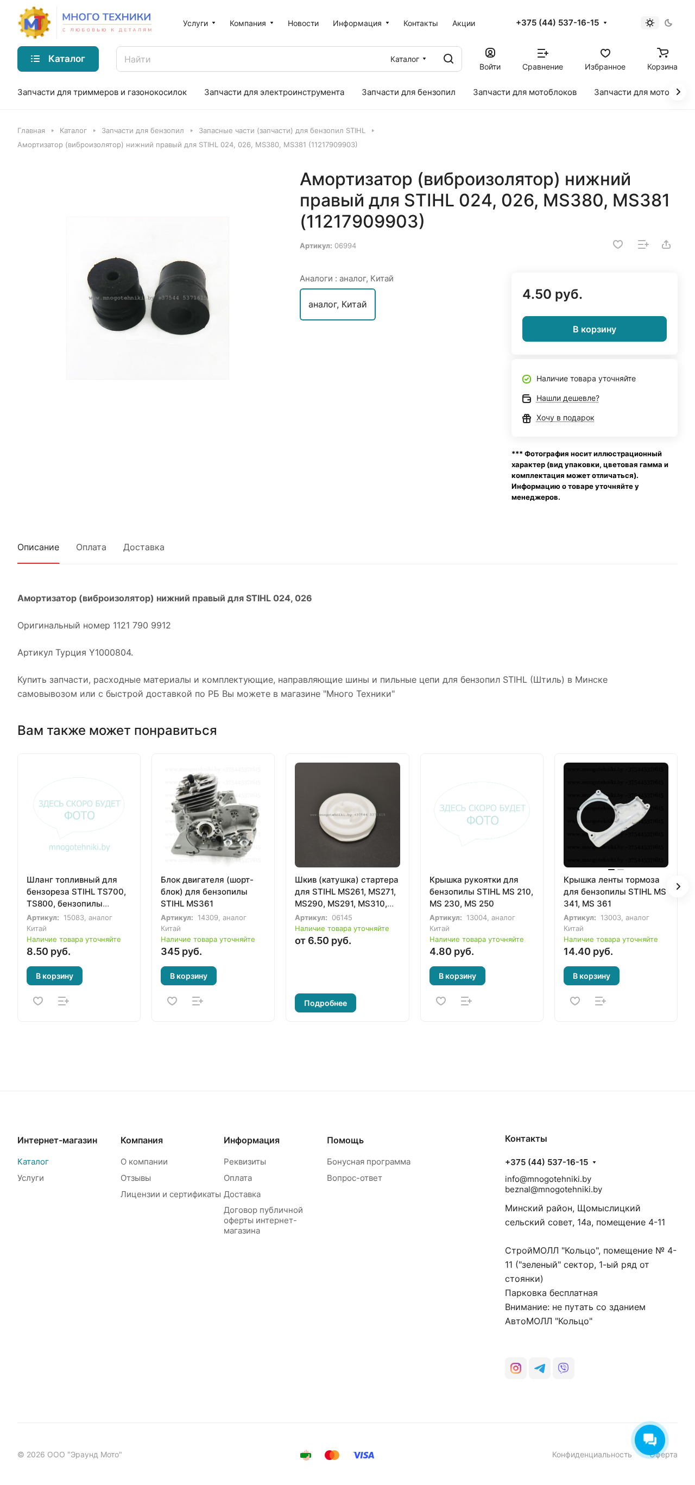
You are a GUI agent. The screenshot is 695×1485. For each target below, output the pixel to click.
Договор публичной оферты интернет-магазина (263, 1220)
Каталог (33, 1161)
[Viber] (563, 1368)
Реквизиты (245, 1161)
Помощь (345, 1140)
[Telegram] (540, 1368)
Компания (142, 1140)
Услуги (30, 1178)
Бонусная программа (368, 1161)
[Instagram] (516, 1368)
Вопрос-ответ (354, 1178)
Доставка (144, 547)
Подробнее (325, 1003)
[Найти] (448, 59)
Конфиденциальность (592, 1454)
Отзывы (136, 1178)
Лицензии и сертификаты (171, 1194)
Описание (38, 547)
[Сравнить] (643, 244)
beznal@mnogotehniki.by (553, 1189)
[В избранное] (617, 244)
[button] (677, 886)
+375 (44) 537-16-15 (557, 23)
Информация (252, 1140)
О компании (144, 1161)
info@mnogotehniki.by (548, 1179)
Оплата (91, 547)
